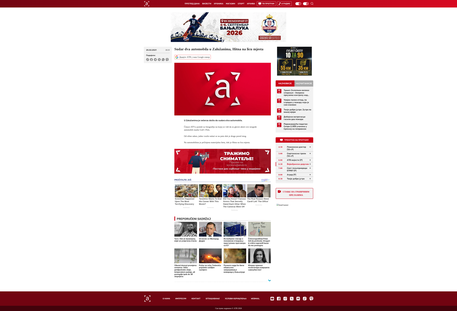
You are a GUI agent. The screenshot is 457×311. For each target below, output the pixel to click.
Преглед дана (192, 3)
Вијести (206, 3)
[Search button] (312, 3)
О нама (166, 298)
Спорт (241, 3)
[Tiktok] (305, 298)
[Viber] (311, 298)
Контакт (195, 298)
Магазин (230, 3)
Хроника (218, 3)
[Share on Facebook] (151, 59)
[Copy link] (147, 59)
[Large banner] (228, 27)
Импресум (180, 298)
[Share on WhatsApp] (163, 59)
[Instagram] (285, 298)
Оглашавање (213, 298)
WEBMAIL (255, 298)
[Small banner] (294, 61)
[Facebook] (279, 298)
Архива (251, 3)
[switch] (298, 3)
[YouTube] (272, 298)
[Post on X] (159, 59)
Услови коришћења (235, 298)
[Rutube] (298, 298)
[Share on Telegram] (155, 59)
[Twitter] (291, 298)
